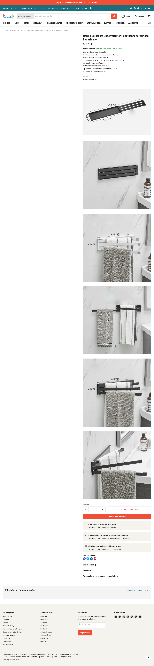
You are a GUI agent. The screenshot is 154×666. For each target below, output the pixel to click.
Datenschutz (23, 654)
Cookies (75, 654)
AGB (15, 654)
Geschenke (6, 23)
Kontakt (84, 8)
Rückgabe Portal (65, 657)
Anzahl (86, 504)
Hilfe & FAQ (76, 8)
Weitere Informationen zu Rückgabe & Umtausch (109, 538)
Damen (17, 23)
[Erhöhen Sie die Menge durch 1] (103, 509)
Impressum (7, 654)
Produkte (14, 8)
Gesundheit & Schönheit (74, 23)
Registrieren (85, 632)
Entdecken (120, 23)
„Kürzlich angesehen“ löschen (138, 590)
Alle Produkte (133, 23)
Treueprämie (65, 8)
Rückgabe (41, 8)
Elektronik (108, 23)
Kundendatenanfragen (60, 654)
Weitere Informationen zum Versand (103, 527)
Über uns (6, 8)
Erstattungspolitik (37, 657)
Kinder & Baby (38, 23)
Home (5, 30)
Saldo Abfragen (53, 8)
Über (149, 23)
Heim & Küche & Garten (54, 23)
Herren (26, 23)
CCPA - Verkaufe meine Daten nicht (16, 657)
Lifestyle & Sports (93, 23)
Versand (23, 8)
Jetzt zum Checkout (117, 516)
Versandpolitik (51, 657)
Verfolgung (32, 8)
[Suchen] (114, 16)
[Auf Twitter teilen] (87, 558)
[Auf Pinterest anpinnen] (95, 558)
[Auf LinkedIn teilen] (91, 558)
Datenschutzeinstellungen (40, 654)
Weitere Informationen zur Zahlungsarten (105, 549)
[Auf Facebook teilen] (84, 558)
